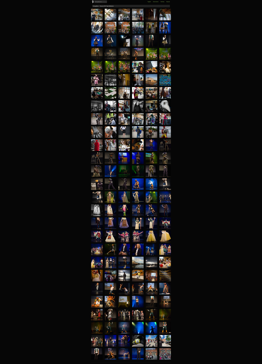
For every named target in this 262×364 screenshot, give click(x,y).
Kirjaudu (168, 1)
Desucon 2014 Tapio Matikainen (107, 6)
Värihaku (162, 1)
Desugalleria (95, 6)
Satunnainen (155, 1)
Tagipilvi (149, 1)
